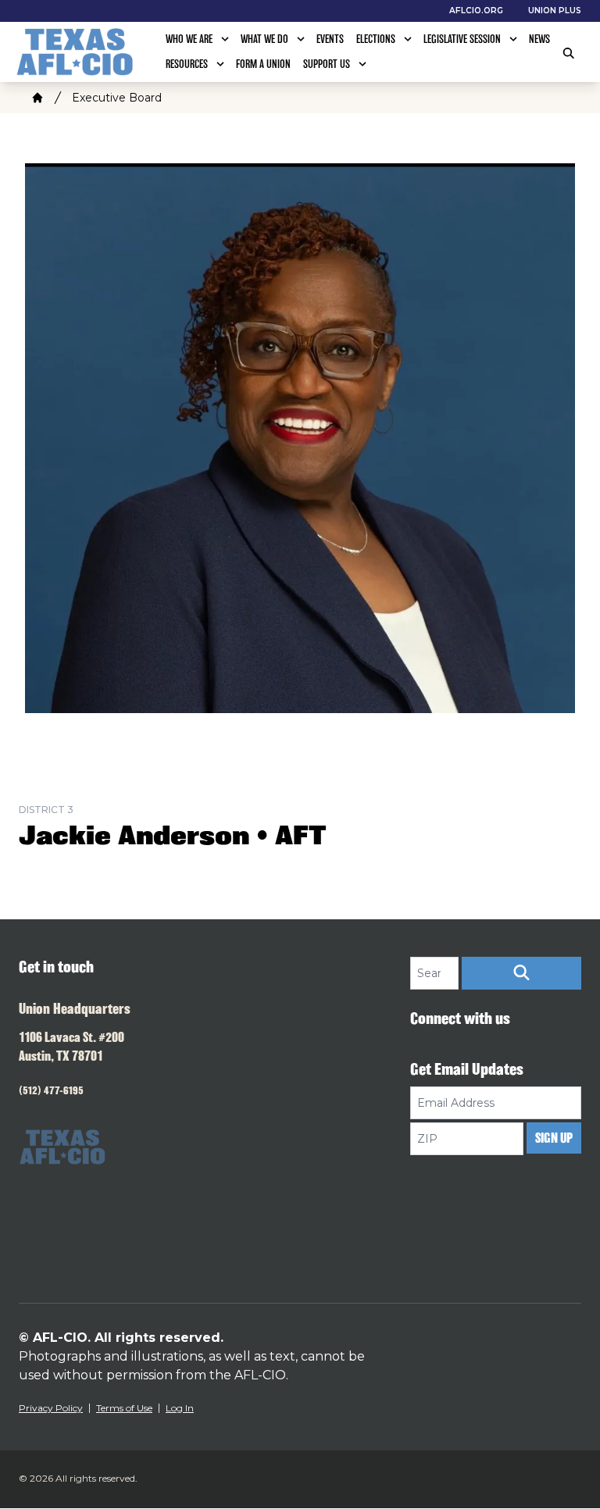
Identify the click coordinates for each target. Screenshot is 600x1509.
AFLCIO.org (476, 10)
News (539, 39)
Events (330, 39)
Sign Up (554, 1138)
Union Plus (554, 10)
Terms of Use (124, 1408)
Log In (180, 1408)
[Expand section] (225, 39)
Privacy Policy (51, 1408)
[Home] (37, 97)
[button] (521, 973)
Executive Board (117, 98)
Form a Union (263, 64)
